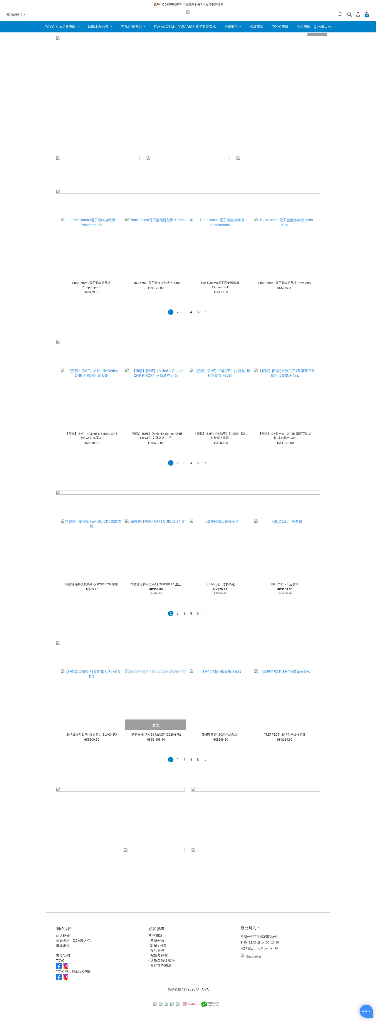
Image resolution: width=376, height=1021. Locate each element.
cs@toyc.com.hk (267, 948)
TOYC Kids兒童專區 (60, 27)
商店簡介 (63, 935)
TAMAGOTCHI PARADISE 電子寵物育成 (185, 27)
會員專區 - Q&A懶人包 (314, 27)
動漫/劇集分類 (98, 27)
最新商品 (231, 27)
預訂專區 (257, 27)
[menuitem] (170, 312)
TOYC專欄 (280, 27)
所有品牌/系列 (131, 27)
